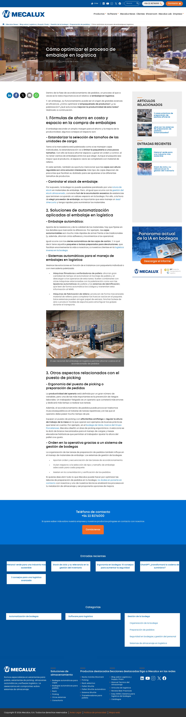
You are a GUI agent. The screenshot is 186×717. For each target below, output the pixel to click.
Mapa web (114, 713)
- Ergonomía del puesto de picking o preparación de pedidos (23, 160)
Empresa (178, 14)
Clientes (140, 14)
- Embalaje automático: (18, 142)
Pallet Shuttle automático (94, 689)
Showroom (151, 14)
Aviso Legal (75, 713)
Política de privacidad (95, 713)
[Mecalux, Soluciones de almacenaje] (24, 18)
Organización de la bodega (144, 623)
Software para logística (80, 616)
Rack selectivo (88, 683)
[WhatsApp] (29, 97)
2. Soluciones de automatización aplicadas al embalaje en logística (21, 135)
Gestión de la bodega (139, 616)
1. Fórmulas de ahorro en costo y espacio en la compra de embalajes (22, 115)
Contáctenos (93, 530)
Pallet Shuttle (88, 686)
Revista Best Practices (121, 691)
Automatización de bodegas (23, 616)
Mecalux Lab (165, 14)
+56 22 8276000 (93, 516)
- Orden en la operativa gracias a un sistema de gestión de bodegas (23, 166)
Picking (55, 694)
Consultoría (57, 700)
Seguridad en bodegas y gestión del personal (153, 637)
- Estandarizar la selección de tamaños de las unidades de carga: (23, 123)
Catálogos (116, 699)
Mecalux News (127, 14)
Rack (54, 691)
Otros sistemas (59, 697)
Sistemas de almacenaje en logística (148, 643)
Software (112, 14)
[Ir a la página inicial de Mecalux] (4, 24)
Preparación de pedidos (142, 630)
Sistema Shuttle (89, 692)
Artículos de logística (121, 688)
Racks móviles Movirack (93, 677)
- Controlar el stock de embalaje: (22, 128)
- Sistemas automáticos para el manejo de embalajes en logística (22, 147)
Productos (99, 14)
